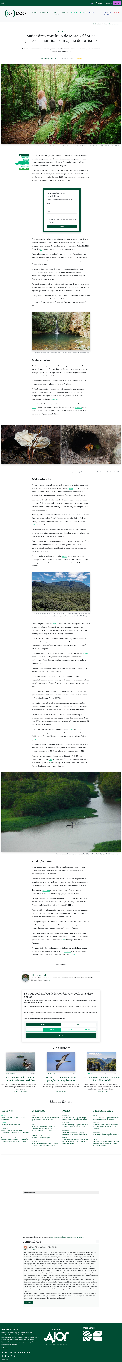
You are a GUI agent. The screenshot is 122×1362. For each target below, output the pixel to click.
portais (64, 556)
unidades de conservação (22, 164)
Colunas (74, 13)
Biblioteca (92, 13)
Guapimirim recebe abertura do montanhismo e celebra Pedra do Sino (15, 1131)
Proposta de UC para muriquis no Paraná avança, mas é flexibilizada (74, 1133)
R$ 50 (70, 1030)
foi (41, 249)
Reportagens (44, 13)
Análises (83, 13)
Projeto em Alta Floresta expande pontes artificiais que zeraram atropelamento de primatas (43, 1128)
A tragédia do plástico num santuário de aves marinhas (20, 1079)
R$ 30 (52, 1030)
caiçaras (54, 399)
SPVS (35, 524)
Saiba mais (4, 1348)
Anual (79, 1025)
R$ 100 (87, 1030)
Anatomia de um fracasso (10, 1125)
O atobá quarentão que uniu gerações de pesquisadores (61, 1079)
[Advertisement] (107, 527)
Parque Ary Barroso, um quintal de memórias (13, 1118)
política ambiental (24, 162)
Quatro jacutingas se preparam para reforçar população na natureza (45, 1144)
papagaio (78, 407)
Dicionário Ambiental (107, 13)
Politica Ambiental (114, 24)
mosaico (86, 653)
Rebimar (67, 951)
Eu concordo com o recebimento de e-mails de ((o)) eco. (62, 221)
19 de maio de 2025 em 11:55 (33, 1250)
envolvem (46, 890)
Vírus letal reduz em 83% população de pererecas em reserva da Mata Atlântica (45, 1119)
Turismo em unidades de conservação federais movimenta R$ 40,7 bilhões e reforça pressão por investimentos (14, 1140)
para (71, 729)
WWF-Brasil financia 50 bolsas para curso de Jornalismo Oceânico (105, 1135)
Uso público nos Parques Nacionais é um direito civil (101, 1079)
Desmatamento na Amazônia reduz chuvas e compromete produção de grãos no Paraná (75, 1141)
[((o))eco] (15, 14)
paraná (27, 159)
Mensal (43, 1025)
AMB (73, 954)
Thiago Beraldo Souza (101, 1092)
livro (54, 623)
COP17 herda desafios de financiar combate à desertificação (44, 1137)
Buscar (100, 3)
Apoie (116, 3)
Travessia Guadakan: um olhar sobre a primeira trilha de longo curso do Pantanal (106, 1126)
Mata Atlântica (25, 169)
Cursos (116, 13)
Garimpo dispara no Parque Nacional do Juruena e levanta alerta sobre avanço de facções (106, 1143)
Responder (28, 1302)
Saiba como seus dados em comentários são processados (67, 1237)
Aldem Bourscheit (48, 59)
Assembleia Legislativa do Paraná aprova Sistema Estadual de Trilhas (74, 1118)
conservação (26, 157)
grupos (79, 365)
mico (34, 407)
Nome (48, 203)
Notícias (34, 13)
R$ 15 (34, 1030)
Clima (105, 24)
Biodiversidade (97, 24)
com (71, 488)
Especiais (65, 13)
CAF (34, 739)
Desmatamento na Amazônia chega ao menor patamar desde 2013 (106, 1118)
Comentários (60, 964)
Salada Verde (56, 13)
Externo (34, 1115)
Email (48, 211)
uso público (26, 166)
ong (64, 939)
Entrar (5, 1359)
